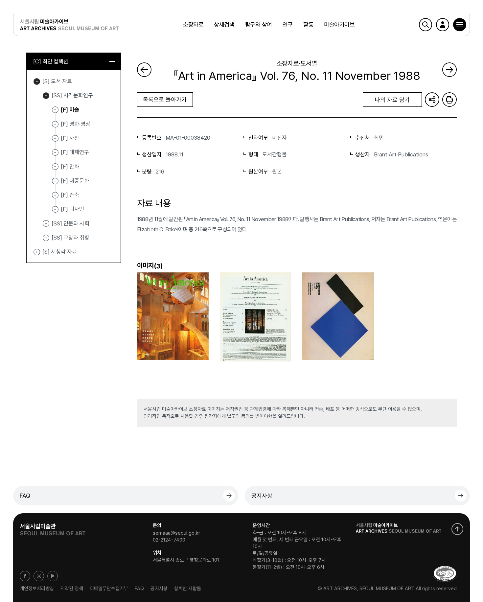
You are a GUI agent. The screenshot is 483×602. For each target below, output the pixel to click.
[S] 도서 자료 (36, 81)
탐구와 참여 (258, 24)
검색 (425, 24)
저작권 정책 (71, 588)
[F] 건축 (70, 195)
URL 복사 (432, 99)
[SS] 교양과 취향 (46, 238)
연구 (288, 24)
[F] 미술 (70, 109)
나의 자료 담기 (392, 99)
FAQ (25, 495)
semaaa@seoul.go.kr (176, 533)
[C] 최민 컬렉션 (50, 61)
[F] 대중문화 (75, 180)
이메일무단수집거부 (109, 588)
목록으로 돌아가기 (165, 99)
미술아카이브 (339, 24)
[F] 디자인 (72, 209)
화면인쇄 (449, 99)
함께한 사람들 (187, 588)
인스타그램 (39, 576)
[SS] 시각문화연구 (46, 95)
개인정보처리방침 (37, 588)
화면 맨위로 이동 (457, 529)
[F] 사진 (70, 138)
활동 (308, 24)
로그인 (442, 24)
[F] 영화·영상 (75, 124)
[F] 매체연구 (75, 152)
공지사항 (261, 495)
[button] (459, 24)
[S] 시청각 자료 (36, 252)
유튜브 (53, 576)
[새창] (445, 574)
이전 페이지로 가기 (144, 69)
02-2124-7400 (169, 540)
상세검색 (224, 24)
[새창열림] (52, 527)
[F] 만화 (70, 166)
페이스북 (25, 576)
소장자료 (193, 24)
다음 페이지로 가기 (449, 69)
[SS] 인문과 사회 (46, 223)
